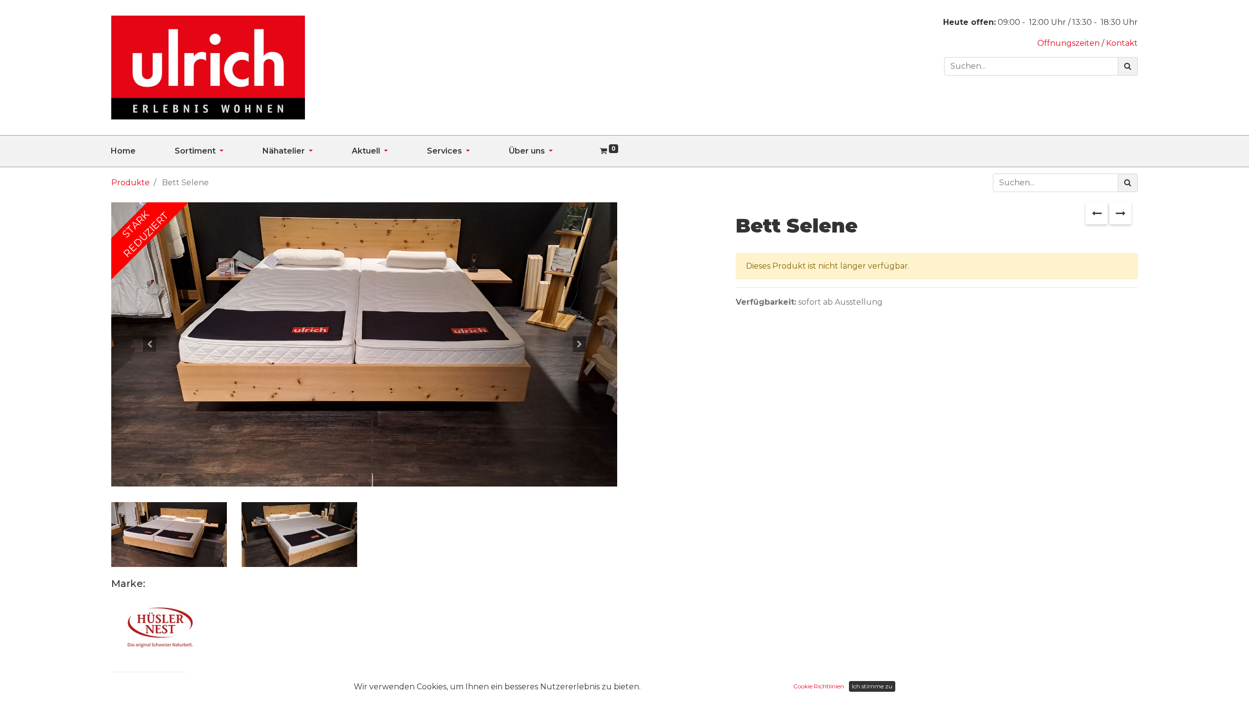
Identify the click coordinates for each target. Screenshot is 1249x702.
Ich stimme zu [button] (872, 686)
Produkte (130, 182)
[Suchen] (1128, 66)
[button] (149, 344)
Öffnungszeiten (1069, 43)
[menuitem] (143, 151)
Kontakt (1122, 43)
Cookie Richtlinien (818, 686)
